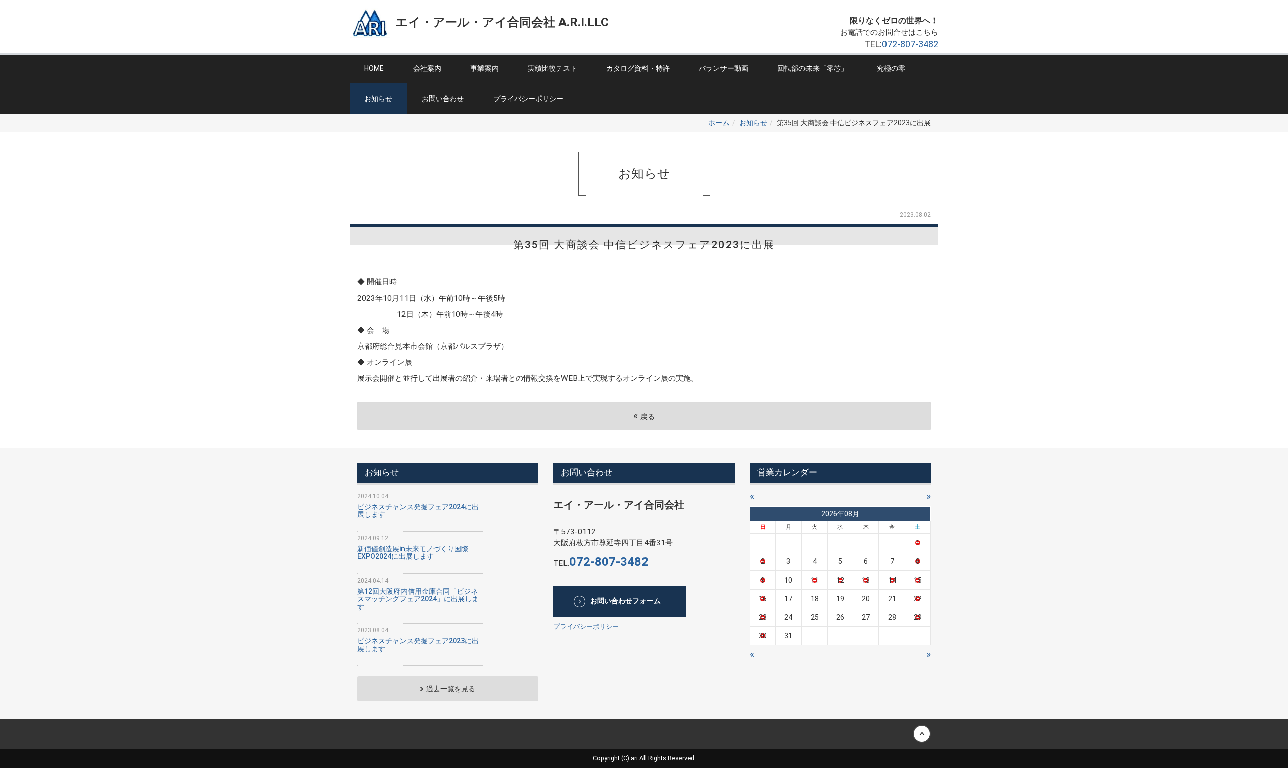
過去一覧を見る (450, 689)
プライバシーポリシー (528, 98)
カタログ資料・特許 (638, 68)
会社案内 (427, 68)
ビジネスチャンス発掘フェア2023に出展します (418, 644)
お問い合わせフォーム (625, 601)
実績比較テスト (552, 68)
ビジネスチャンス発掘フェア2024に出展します (418, 510)
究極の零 (891, 68)
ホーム (719, 123)
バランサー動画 (723, 68)
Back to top (644, 734)
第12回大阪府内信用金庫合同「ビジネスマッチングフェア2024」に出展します (418, 599)
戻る (644, 416)
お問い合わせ (443, 98)
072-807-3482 (910, 44)
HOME (374, 68)
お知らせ (378, 98)
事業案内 (484, 68)
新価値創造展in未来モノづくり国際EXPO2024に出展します (412, 552)
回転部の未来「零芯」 (812, 68)
